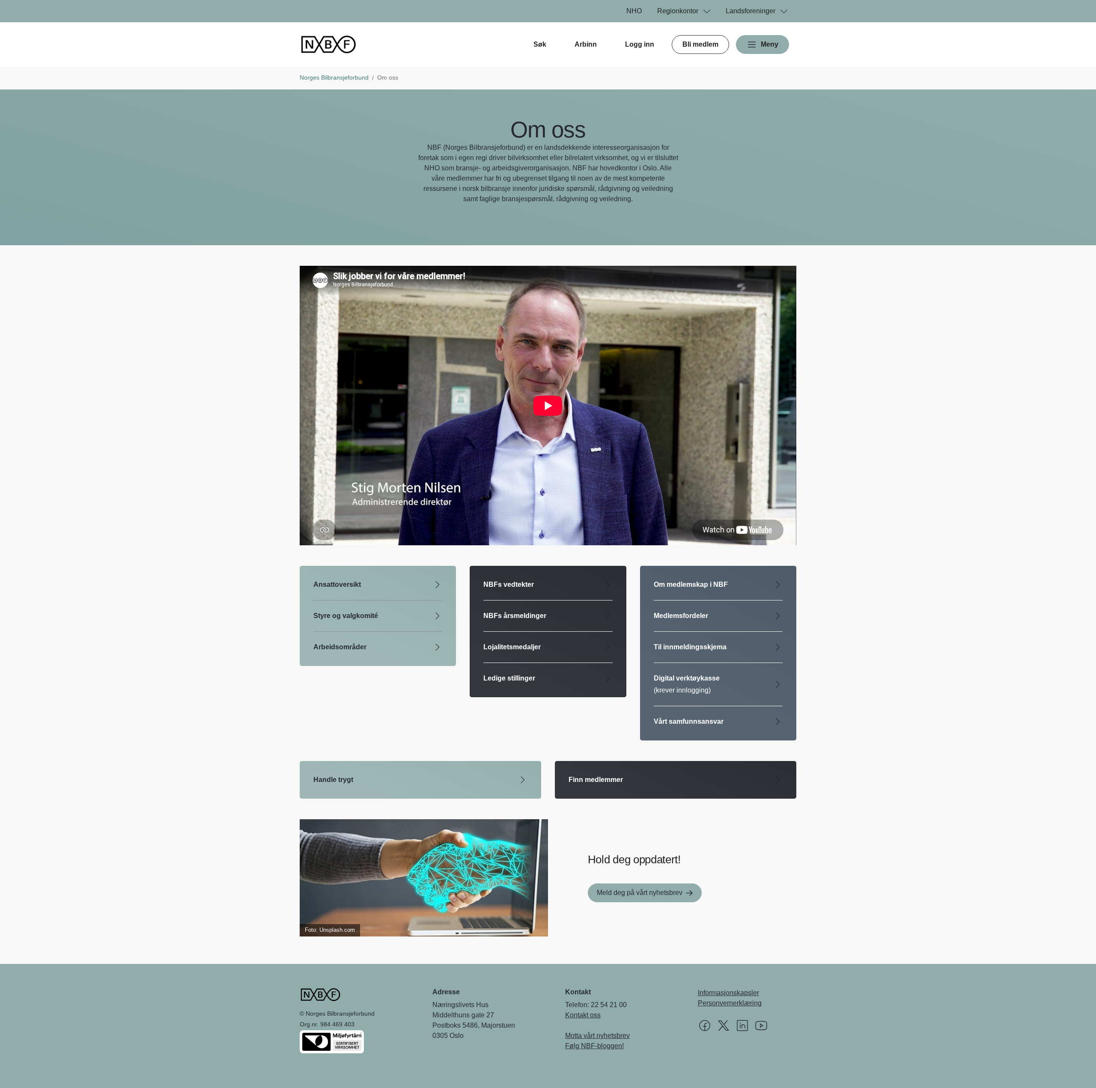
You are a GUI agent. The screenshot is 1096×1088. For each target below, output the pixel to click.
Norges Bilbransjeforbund (334, 77)
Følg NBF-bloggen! (594, 1045)
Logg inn (639, 44)
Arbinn (586, 44)
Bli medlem (700, 44)
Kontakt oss (583, 1015)
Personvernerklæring (730, 1003)
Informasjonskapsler (728, 992)
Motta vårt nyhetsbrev (597, 1035)
